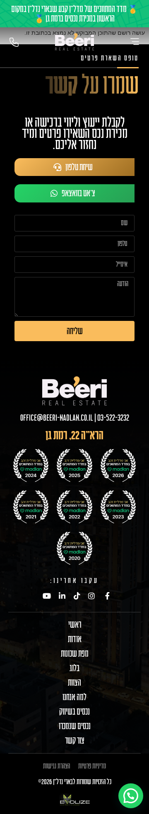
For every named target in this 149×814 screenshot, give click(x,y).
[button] (130, 795)
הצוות (74, 683)
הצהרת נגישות (56, 766)
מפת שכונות (75, 654)
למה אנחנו (74, 697)
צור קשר (74, 741)
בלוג (74, 668)
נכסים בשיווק (74, 712)
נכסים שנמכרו (75, 726)
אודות (75, 639)
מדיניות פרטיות (92, 766)
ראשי (74, 625)
